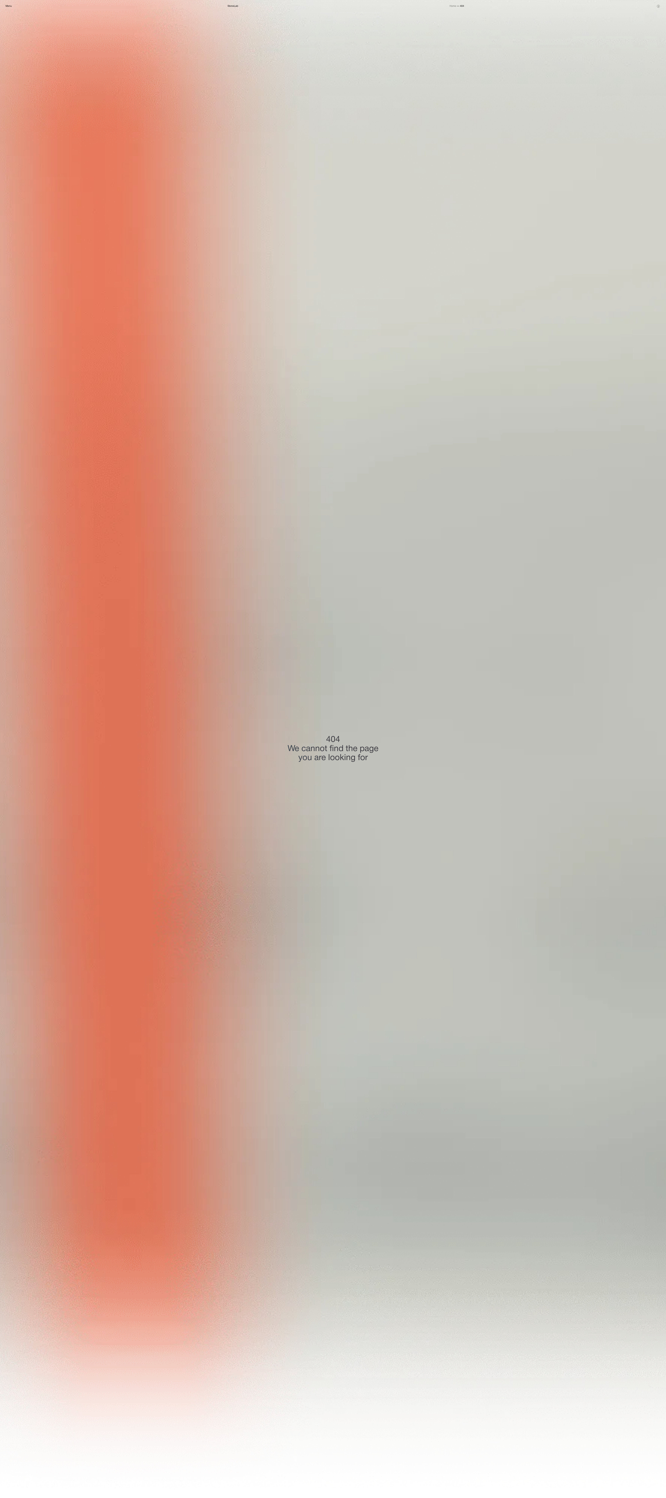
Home (453, 6)
